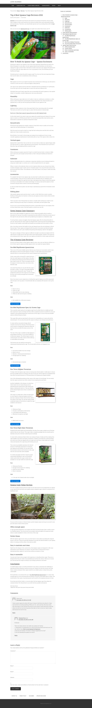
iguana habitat (31, 587)
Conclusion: (65, 53)
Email (12, 671)
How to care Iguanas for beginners (31, 629)
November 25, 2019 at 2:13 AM (23, 600)
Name (12, 665)
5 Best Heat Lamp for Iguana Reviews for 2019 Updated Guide (31, 113)
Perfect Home (68, 48)
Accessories (68, 29)
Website (12, 677)
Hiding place (68, 30)
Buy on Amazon (15, 303)
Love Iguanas (15, 2)
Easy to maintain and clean (72, 50)
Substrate (67, 27)
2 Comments (23, 17)
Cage (66, 18)
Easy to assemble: (69, 51)
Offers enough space (70, 46)
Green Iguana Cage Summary (70, 32)
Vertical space (68, 24)
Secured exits (68, 22)
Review (16, 585)
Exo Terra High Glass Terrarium (21, 428)
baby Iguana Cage (19, 587)
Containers (67, 26)
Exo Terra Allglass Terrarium (72, 42)
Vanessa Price (22, 618)
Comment (13, 651)
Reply (13, 612)
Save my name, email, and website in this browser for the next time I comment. (29, 684)
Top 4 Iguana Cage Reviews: (69, 34)
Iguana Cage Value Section (69, 45)
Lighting (67, 21)
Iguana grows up (25, 28)
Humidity (67, 19)
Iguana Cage (25, 587)
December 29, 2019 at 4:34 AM (26, 619)
